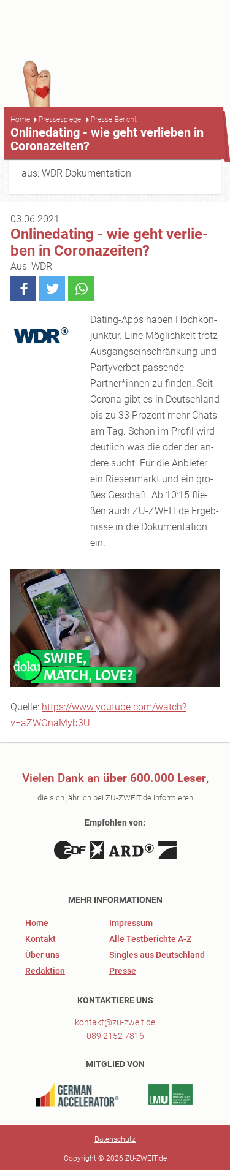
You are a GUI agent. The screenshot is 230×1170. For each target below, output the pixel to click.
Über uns (42, 955)
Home (20, 119)
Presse (122, 971)
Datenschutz (115, 1139)
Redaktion (45, 971)
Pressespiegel (60, 119)
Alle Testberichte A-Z (150, 939)
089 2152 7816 (115, 1036)
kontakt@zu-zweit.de (115, 1022)
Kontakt (40, 939)
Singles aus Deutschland (157, 955)
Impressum (131, 923)
